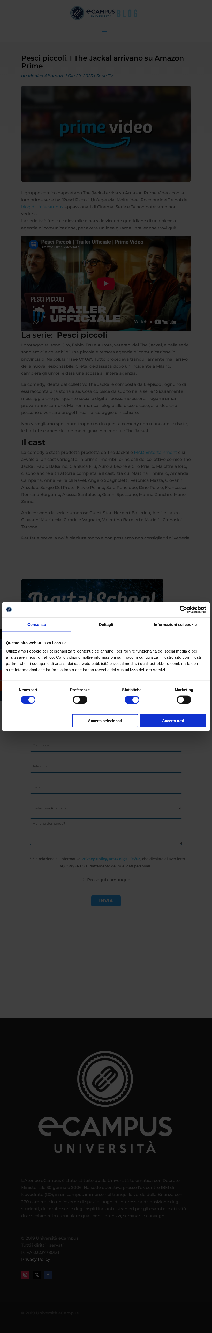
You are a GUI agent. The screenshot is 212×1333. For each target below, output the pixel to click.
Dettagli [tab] (106, 624)
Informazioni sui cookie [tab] (175, 624)
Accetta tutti (173, 720)
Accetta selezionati (105, 720)
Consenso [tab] (36, 624)
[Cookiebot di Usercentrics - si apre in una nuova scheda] (183, 609)
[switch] (80, 700)
